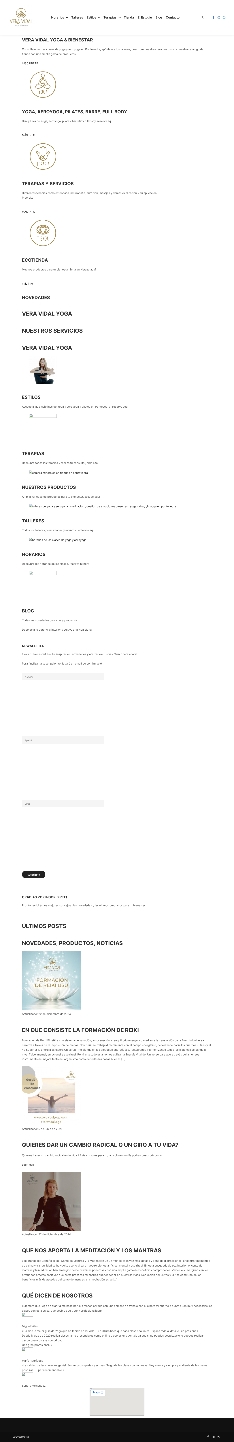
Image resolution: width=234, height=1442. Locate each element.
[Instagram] (218, 17)
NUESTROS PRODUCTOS (49, 487)
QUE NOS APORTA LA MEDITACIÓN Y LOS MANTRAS (91, 1250)
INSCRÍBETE (30, 63)
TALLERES (33, 521)
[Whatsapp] (224, 17)
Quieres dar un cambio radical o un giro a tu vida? (100, 1144)
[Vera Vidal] (21, 17)
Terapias (33, 453)
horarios (34, 554)
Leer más (28, 1164)
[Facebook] (213, 17)
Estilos (31, 397)
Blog (28, 611)
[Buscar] (202, 17)
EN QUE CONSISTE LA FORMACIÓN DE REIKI (80, 1030)
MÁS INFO (28, 135)
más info (27, 283)
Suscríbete (33, 874)
